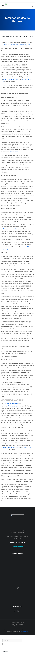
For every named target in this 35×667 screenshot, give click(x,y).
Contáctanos (17, 626)
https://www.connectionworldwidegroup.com (17, 45)
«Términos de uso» (15, 152)
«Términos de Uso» (13, 406)
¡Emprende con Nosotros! (18, 546)
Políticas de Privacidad (17, 624)
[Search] (2, 644)
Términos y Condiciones (17, 622)
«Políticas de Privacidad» (10, 79)
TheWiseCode (24, 631)
